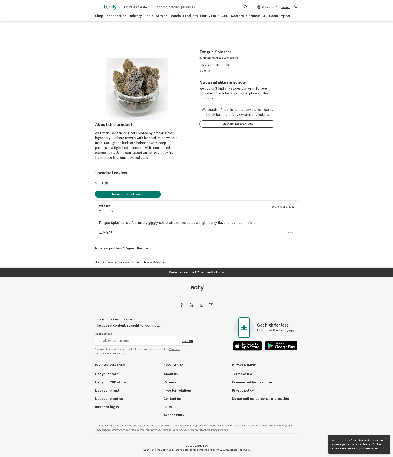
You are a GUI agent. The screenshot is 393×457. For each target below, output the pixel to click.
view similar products (238, 124)
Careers (170, 382)
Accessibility (174, 415)
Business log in (107, 407)
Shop (99, 16)
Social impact (279, 16)
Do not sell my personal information (260, 399)
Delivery (135, 16)
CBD (225, 16)
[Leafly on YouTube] (211, 304)
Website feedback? (196, 272)
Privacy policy (243, 390)
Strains (161, 16)
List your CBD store (110, 382)
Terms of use (242, 374)
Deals (148, 16)
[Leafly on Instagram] (201, 304)
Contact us (172, 399)
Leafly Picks (209, 16)
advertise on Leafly (135, 6)
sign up (187, 341)
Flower (136, 262)
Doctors (237, 16)
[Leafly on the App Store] (247, 346)
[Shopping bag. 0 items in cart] (295, 7)
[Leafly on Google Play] (281, 346)
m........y (106, 211)
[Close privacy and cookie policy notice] (386, 438)
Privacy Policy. (118, 353)
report (291, 232)
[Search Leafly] (246, 7)
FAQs (168, 407)
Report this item (138, 248)
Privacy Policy (352, 448)
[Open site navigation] (97, 7)
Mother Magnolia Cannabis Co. (221, 57)
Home (98, 262)
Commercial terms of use (252, 382)
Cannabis (124, 262)
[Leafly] (110, 7)
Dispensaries (116, 16)
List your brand (107, 390)
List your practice (109, 399)
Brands (175, 16)
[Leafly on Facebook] (182, 305)
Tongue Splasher (153, 262)
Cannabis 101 (256, 16)
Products (190, 16)
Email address (103, 333)
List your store (107, 374)
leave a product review (128, 194)
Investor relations (178, 390)
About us (171, 374)
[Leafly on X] (191, 304)
